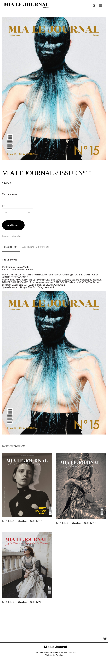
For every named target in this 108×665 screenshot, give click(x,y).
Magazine (16, 236)
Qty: (4, 206)
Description (10, 247)
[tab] (10, 247)
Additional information (35, 247)
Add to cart (13, 225)
